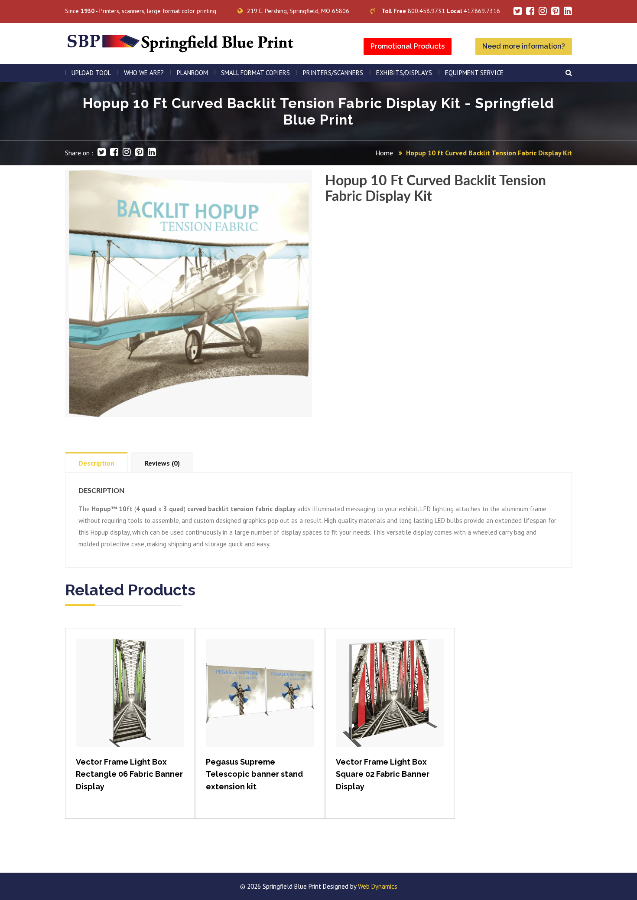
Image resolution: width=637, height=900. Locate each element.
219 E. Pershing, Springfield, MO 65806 (298, 11)
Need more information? (523, 46)
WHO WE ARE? (144, 73)
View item (130, 702)
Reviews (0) (162, 463)
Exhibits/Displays (404, 73)
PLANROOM (192, 73)
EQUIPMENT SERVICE (474, 73)
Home (384, 152)
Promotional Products (407, 46)
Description (96, 463)
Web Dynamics (377, 886)
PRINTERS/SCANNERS (333, 73)
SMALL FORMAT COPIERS (255, 73)
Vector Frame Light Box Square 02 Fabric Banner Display (382, 774)
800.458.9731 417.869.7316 (440, 11)
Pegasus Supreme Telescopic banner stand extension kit (254, 774)
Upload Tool (91, 73)
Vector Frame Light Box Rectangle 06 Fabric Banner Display (129, 774)
